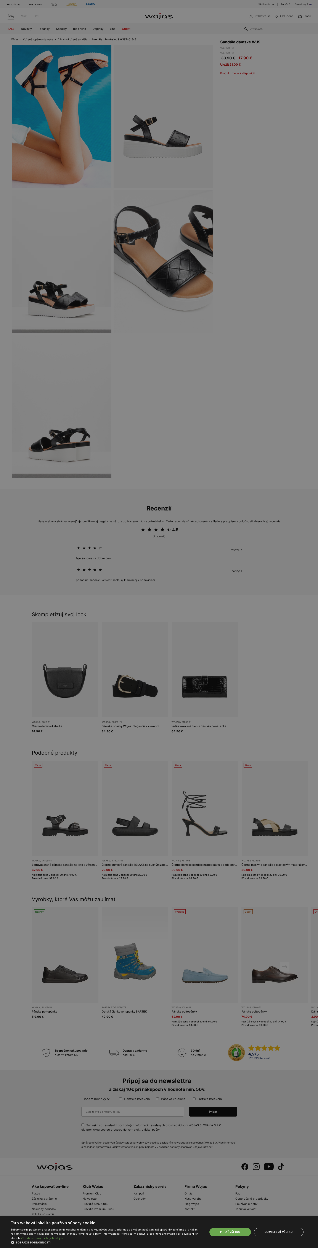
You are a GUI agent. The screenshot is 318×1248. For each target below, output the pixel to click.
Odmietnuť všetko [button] (279, 1232)
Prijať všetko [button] (230, 1232)
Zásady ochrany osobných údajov (42, 1238)
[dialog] (159, 624)
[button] (106, 1242)
